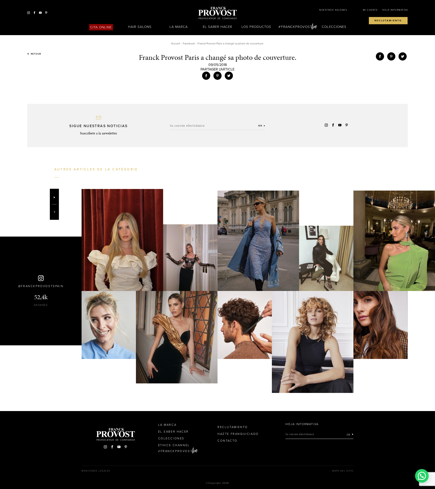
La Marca (178, 27)
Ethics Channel (174, 445)
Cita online (101, 27)
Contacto (227, 441)
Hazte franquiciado (238, 434)
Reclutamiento (388, 20)
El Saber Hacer (217, 27)
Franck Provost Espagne (217, 13)
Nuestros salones (333, 10)
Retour (35, 54)
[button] (422, 476)
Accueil (175, 43)
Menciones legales (96, 471)
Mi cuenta (370, 10)
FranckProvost (296, 27)
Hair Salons (140, 27)
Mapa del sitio (342, 471)
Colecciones (334, 27)
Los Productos (256, 27)
